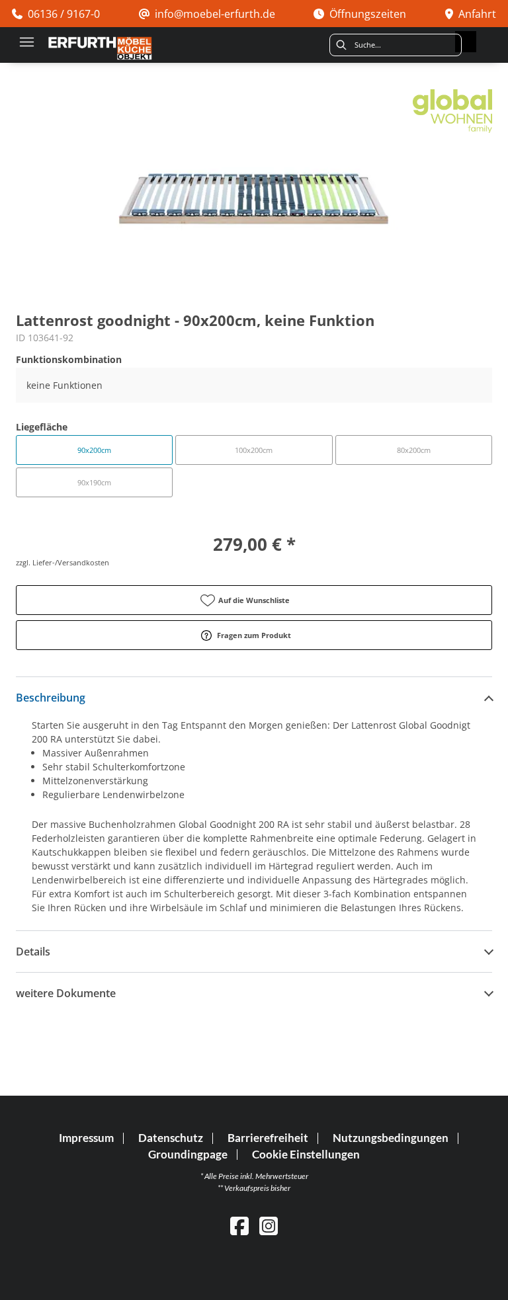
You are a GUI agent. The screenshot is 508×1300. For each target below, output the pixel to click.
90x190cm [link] (94, 482)
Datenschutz (170, 1138)
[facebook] (239, 1226)
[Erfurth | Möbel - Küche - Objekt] (100, 48)
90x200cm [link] (94, 450)
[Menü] (26, 41)
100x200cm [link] (254, 450)
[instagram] (268, 1226)
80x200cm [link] (414, 450)
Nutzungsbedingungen (390, 1138)
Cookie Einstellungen (306, 1154)
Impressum (86, 1138)
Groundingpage (188, 1154)
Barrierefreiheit (268, 1138)
